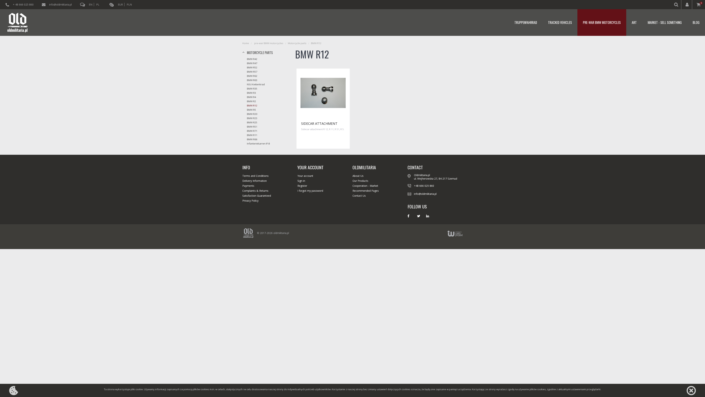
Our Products (360, 181)
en (90, 4)
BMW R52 (252, 67)
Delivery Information (254, 181)
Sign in (301, 181)
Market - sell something (665, 22)
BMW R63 (252, 80)
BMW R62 (252, 76)
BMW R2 (251, 101)
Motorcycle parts (297, 43)
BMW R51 (252, 126)
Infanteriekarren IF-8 (258, 143)
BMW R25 (252, 122)
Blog (696, 22)
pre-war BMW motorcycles (602, 22)
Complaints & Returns (255, 190)
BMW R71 (252, 131)
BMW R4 (251, 97)
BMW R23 (252, 118)
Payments (248, 185)
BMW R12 (316, 43)
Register (302, 185)
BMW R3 (251, 92)
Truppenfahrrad (525, 22)
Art (634, 22)
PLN (129, 4)
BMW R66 (252, 139)
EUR (120, 4)
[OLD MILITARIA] (17, 22)
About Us (358, 176)
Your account (305, 176)
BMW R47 (252, 63)
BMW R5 (251, 109)
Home (245, 43)
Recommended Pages (365, 190)
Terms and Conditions (255, 176)
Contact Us (359, 195)
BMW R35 (252, 88)
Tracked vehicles (560, 22)
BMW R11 (252, 135)
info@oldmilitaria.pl (60, 4)
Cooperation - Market (365, 185)
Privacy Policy (250, 200)
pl (97, 4)
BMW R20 (252, 114)
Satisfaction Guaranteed (256, 195)
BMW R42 (252, 59)
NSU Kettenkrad (256, 84)
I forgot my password (310, 190)
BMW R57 (252, 71)
